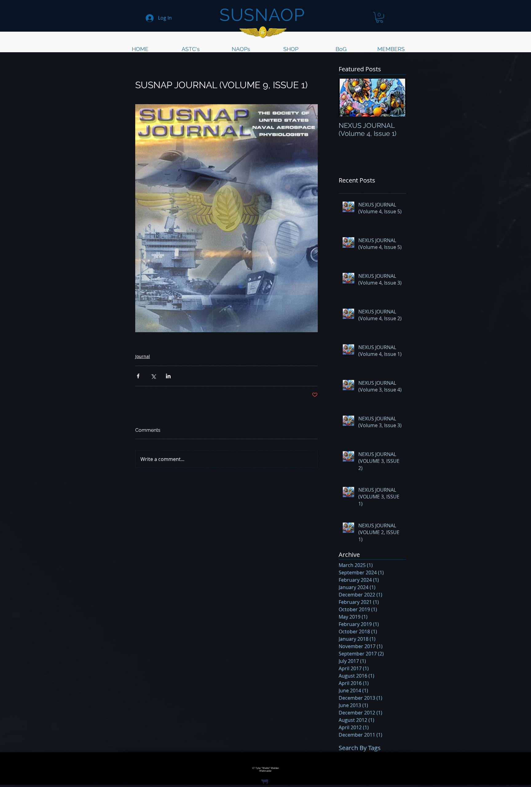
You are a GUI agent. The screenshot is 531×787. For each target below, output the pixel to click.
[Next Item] (396, 97)
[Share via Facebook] (138, 376)
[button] (379, 17)
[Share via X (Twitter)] (153, 376)
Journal (142, 356)
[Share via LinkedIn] (168, 376)
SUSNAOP (262, 15)
